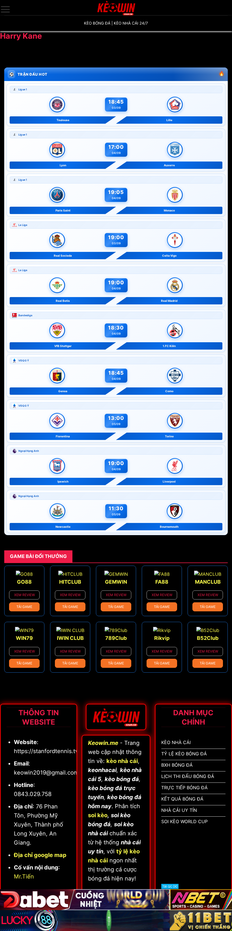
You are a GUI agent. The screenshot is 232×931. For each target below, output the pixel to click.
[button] (5, 9)
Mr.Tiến (24, 876)
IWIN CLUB (70, 638)
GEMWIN (116, 582)
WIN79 (24, 638)
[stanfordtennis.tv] (116, 8)
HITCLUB (70, 582)
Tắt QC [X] (169, 886)
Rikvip (161, 638)
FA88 (161, 582)
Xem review (24, 595)
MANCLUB (208, 582)
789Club (116, 638)
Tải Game (24, 607)
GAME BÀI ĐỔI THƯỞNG (38, 556)
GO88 (24, 582)
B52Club (207, 638)
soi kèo (98, 815)
